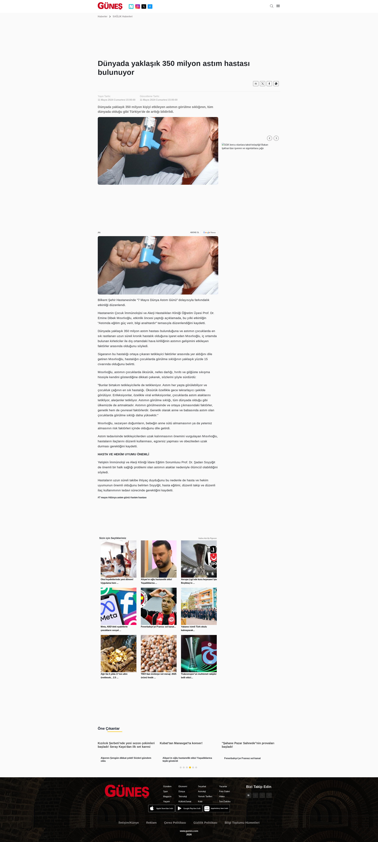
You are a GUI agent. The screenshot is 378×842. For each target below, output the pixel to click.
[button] (269, 138)
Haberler (102, 16)
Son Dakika (224, 801)
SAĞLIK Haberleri (122, 16)
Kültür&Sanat (185, 801)
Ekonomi (183, 786)
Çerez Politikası (175, 822)
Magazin (167, 796)
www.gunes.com (189, 831)
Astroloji (202, 791)
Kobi (200, 801)
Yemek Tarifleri (205, 796)
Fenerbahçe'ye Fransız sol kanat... (158, 626)
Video (222, 796)
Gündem (167, 786)
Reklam (151, 822)
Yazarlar (223, 786)
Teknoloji (183, 796)
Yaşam (166, 801)
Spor (165, 791)
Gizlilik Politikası (205, 822)
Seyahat (202, 786)
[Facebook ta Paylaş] (269, 83)
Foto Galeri (224, 791)
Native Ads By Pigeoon (207, 538)
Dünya (182, 791)
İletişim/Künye (129, 822)
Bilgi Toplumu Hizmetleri (242, 822)
